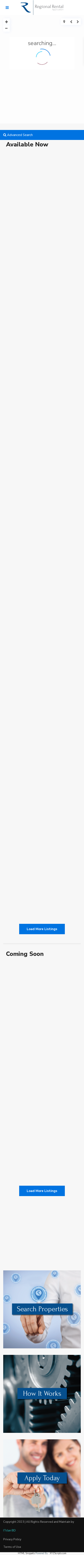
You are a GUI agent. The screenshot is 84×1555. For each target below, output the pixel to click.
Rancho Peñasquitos (27, 196)
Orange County (24, 634)
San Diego (49, 196)
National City (22, 418)
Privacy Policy (12, 1539)
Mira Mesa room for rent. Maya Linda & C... (41, 758)
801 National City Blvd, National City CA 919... (41, 431)
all (11, 196)
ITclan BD (9, 1530)
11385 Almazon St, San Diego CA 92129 (38, 210)
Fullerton (41, 634)
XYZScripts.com (58, 1553)
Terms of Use (12, 1547)
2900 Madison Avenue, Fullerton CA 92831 (40, 647)
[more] (27, 236)
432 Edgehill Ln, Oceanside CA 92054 (41, 539)
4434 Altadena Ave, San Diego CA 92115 (39, 321)
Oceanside (21, 528)
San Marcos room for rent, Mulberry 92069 (40, 868)
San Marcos (16, 855)
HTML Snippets (26, 1553)
